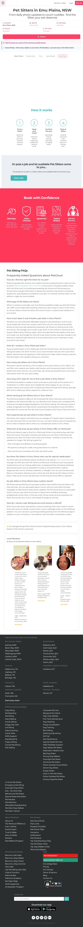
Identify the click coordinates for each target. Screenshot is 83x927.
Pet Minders (10, 799)
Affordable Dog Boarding (15, 805)
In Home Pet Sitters (13, 782)
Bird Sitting (48, 730)
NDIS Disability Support (53, 745)
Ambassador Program (14, 887)
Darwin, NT (47, 693)
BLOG (49, 917)
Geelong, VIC (10, 672)
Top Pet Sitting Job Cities (15, 870)
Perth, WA (9, 693)
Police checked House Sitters (55, 765)
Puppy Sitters (48, 771)
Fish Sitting (10, 748)
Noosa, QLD (48, 651)
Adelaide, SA (48, 686)
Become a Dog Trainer (14, 861)
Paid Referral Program (14, 841)
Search (42, 37)
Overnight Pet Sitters (52, 759)
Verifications (35, 835)
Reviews (8, 838)
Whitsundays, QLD (51, 659)
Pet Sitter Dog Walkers (14, 808)
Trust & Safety (10, 832)
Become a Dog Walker (14, 858)
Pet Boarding (10, 713)
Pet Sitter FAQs (11, 881)
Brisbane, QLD (49, 645)
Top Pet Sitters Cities (38, 844)
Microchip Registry (38, 849)
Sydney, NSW (10, 645)
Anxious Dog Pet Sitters (53, 779)
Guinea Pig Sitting (12, 745)
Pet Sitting (9, 716)
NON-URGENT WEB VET (53, 860)
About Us (9, 821)
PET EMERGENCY (50, 856)
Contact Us (47, 878)
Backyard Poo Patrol (51, 713)
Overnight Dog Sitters (14, 788)
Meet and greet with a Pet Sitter (28, 286)
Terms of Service (50, 872)
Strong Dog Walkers (51, 756)
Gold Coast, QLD (50, 648)
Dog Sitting (10, 710)
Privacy (46, 867)
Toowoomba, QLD (50, 654)
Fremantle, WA (11, 696)
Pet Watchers (10, 802)
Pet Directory (35, 838)
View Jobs (9, 867)
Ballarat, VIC (10, 675)
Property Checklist (38, 827)
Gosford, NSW (11, 656)
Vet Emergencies (12, 884)
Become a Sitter (60, 3)
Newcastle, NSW (12, 651)
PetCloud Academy (13, 878)
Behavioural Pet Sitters (14, 794)
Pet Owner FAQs (37, 829)
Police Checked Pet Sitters (54, 776)
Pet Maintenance (50, 739)
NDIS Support (11, 736)
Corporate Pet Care (51, 710)
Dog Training (48, 727)
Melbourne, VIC (11, 669)
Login (71, 3)
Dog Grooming (11, 730)
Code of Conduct (12, 872)
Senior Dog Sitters (50, 768)
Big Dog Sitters (49, 753)
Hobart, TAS (10, 686)
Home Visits (10, 733)
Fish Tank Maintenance (53, 719)
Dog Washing (49, 722)
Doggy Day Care (12, 725)
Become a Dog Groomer (15, 864)
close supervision (63, 460)
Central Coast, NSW (13, 659)
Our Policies (48, 870)
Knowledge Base (50, 864)
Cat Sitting (9, 727)
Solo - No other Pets (13, 791)
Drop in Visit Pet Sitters (52, 774)
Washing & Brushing (52, 733)
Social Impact (10, 829)
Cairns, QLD (48, 662)
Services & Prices (37, 821)
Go (67, 899)
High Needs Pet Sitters (52, 748)
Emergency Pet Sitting (14, 785)
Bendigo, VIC (10, 678)
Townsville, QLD (49, 656)
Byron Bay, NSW (12, 648)
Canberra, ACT (49, 669)
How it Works (10, 827)
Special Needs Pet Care (52, 742)
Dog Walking (10, 719)
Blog (45, 875)
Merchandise (10, 875)
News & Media (11, 835)
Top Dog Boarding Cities (40, 841)
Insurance (34, 832)
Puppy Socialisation (51, 725)
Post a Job (18, 178)
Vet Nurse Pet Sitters (51, 762)
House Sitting (11, 722)
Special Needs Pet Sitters (15, 797)
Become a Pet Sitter (13, 855)
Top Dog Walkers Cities (40, 847)
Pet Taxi (46, 736)
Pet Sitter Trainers (12, 811)
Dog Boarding (11, 739)
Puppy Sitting (11, 742)
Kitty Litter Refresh (50, 716)
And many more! (12, 700)
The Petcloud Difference (15, 824)
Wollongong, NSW (13, 654)
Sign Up (79, 3)
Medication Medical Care (53, 751)
